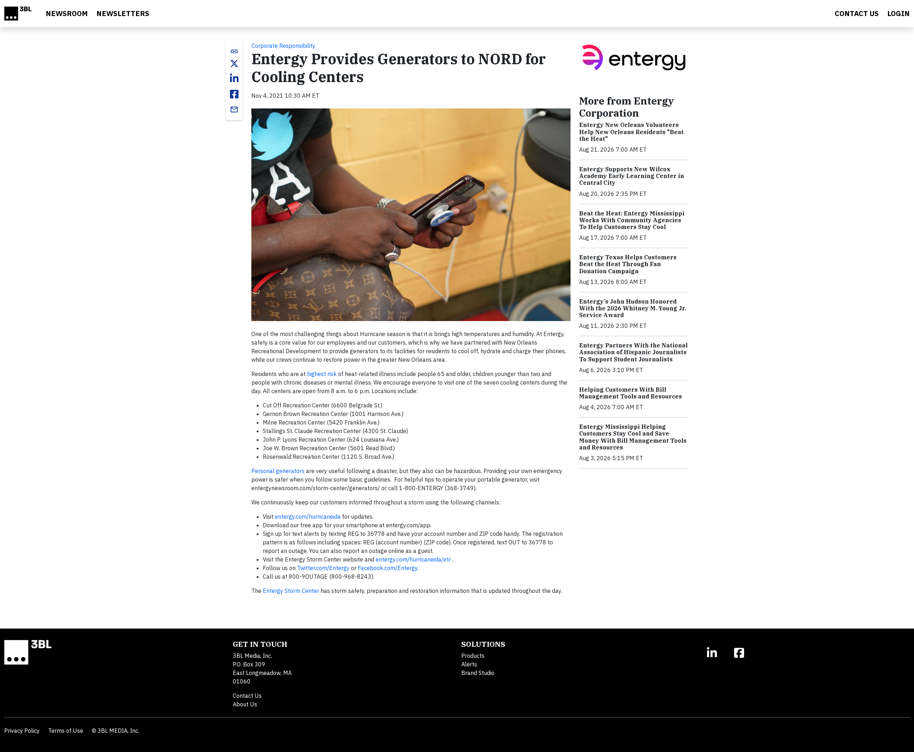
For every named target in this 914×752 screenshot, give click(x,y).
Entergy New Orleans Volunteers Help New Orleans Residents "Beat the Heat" (631, 131)
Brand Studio (477, 672)
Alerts (469, 664)
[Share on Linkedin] (234, 78)
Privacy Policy (22, 730)
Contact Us (247, 695)
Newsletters (122, 13)
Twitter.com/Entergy (323, 567)
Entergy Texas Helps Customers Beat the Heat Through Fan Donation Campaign (628, 264)
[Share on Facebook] (234, 94)
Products (472, 655)
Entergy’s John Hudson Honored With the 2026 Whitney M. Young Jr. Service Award (632, 308)
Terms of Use (65, 730)
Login (898, 13)
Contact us (857, 13)
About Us (245, 704)
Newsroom (67, 13)
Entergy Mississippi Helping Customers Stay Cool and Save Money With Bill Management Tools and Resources (633, 437)
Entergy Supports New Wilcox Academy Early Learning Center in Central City (631, 176)
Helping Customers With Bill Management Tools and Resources (630, 393)
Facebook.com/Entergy (387, 567)
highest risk (322, 373)
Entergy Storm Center (291, 590)
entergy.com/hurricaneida (308, 516)
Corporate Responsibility (283, 45)
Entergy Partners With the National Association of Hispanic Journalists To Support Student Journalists (633, 352)
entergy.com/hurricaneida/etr (413, 559)
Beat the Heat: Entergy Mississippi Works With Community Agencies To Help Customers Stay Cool (631, 220)
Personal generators (278, 470)
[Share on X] (234, 63)
